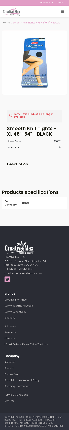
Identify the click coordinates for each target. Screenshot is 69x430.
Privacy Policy (13, 374)
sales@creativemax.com (27, 273)
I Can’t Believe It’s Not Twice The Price (26, 344)
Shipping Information (17, 386)
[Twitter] (7, 281)
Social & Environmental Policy (22, 380)
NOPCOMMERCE (55, 426)
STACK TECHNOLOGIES (23, 426)
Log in (60, 2)
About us (10, 362)
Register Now (46, 2)
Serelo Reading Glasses (19, 305)
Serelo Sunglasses (15, 311)
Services (9, 368)
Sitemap (10, 400)
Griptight (10, 317)
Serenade (10, 332)
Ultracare (10, 338)
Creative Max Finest (16, 299)
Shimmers (11, 326)
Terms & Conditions (16, 394)
